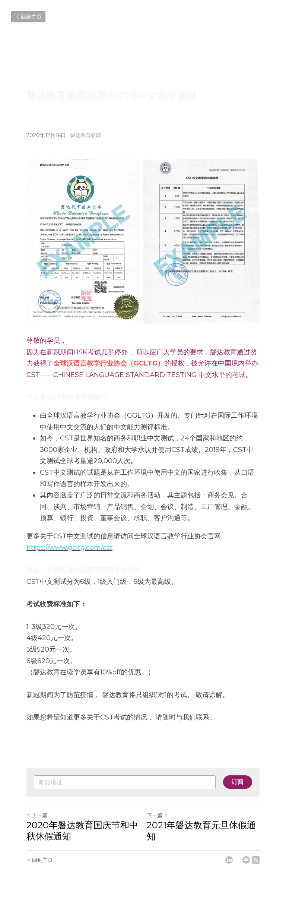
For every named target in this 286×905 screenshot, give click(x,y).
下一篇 (154, 815)
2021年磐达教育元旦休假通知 (201, 831)
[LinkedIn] (229, 860)
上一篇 (39, 815)
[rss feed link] (256, 860)
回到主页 (31, 16)
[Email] (246, 860)
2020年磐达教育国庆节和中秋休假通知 (82, 831)
